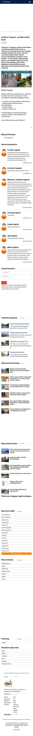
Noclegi (4, 532)
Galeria (15, 708)
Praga (14, 700)
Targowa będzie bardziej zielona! (19, 324)
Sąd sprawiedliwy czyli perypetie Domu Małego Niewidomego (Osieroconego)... (20, 467)
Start (14, 697)
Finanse (4, 525)
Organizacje (5, 568)
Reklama (15, 710)
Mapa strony (7, 702)
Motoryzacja (5, 530)
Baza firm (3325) (8, 511)
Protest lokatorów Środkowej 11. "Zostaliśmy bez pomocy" (20, 410)
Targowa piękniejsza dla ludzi (18, 332)
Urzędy (3, 576)
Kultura (3, 566)
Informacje (20, 31)
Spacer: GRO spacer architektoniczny (16, 482)
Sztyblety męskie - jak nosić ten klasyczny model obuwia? (20, 393)
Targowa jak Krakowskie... (17, 352)
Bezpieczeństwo (6, 563)
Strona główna (6, 31)
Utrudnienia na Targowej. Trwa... (19, 341)
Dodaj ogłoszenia (6, 663)
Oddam (4, 653)
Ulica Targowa (8, 137)
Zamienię (4, 661)
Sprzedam (4, 656)
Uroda (3, 540)
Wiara (3, 579)
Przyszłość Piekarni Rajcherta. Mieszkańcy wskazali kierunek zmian (19, 402)
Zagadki (4, 642)
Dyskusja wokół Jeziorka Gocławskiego (18, 458)
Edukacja (4, 522)
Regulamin (6, 700)
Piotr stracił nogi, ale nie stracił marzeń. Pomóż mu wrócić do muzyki (20, 450)
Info (14, 31)
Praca (3, 658)
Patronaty (6, 704)
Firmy (14, 702)
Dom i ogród (5, 517)
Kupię (3, 651)
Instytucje (15, 704)
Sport (3, 535)
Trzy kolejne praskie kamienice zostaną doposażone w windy (20, 385)
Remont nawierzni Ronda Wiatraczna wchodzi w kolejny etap (19, 370)
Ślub (3, 538)
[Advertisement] (16, 16)
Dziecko (4, 520)
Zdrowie (4, 548)
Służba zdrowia (6, 571)
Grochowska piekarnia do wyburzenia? (18, 490)
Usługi (3, 543)
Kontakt (15, 712)
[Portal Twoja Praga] (8, 683)
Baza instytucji (7, 560)
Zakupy (4, 545)
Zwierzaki (4, 551)
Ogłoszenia (16, 706)
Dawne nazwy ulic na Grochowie (20, 473)
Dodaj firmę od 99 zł (16, 553)
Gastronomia (5, 527)
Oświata (4, 574)
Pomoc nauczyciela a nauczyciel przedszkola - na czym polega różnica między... (20, 378)
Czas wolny (5, 514)
